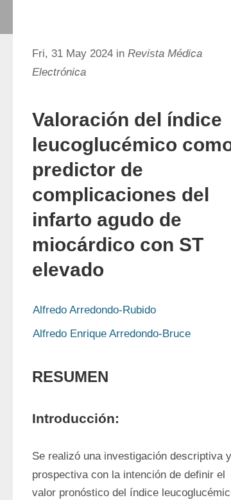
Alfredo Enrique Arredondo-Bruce (112, 334)
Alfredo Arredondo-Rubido (94, 310)
